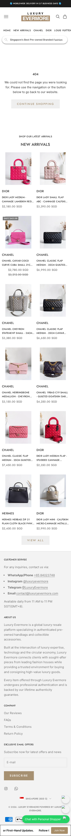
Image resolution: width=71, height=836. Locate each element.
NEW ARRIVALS (22, 30)
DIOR (48, 30)
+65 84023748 (44, 575)
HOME (7, 30)
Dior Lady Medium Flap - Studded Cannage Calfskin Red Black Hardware (51, 458)
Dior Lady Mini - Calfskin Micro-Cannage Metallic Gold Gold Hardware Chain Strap (52, 522)
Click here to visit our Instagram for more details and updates (36, 40)
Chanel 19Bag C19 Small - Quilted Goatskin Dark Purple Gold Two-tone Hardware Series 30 (52, 395)
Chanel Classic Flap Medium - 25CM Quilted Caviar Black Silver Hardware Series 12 (50, 263)
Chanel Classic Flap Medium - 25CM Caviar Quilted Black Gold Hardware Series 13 (50, 331)
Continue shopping (35, 104)
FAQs (7, 720)
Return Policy (13, 733)
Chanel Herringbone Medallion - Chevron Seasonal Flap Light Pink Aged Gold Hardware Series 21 (16, 395)
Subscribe (19, 776)
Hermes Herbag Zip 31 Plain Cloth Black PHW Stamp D (17, 522)
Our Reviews (13, 713)
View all (35, 540)
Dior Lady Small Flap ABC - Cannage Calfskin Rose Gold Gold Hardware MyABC (51, 199)
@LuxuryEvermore (35, 587)
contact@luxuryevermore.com (37, 593)
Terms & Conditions (18, 727)
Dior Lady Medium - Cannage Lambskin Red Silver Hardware (17, 199)
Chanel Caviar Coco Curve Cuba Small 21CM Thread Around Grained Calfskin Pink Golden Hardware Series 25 (17, 263)
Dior (5, 191)
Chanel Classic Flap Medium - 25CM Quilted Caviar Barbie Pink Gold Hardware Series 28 (17, 458)
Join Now (59, 830)
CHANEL (38, 30)
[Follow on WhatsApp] (16, 789)
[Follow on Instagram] (6, 789)
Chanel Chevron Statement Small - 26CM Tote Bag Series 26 (17, 331)
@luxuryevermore (35, 581)
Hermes (8, 513)
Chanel (8, 255)
